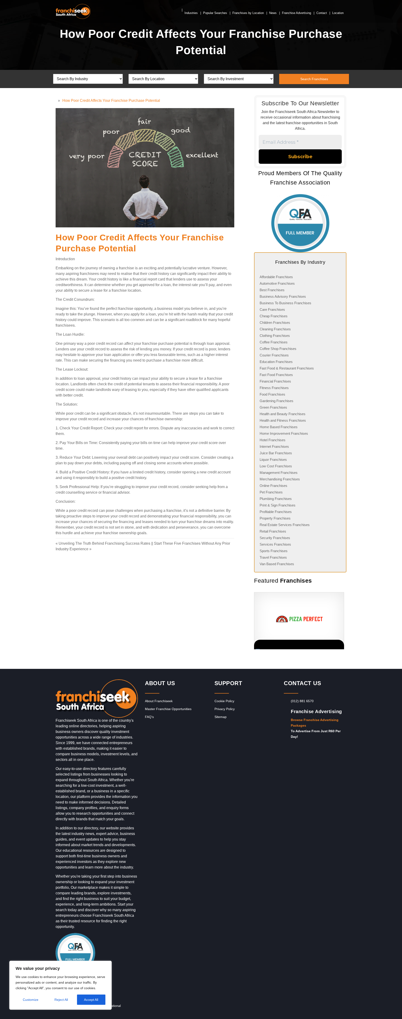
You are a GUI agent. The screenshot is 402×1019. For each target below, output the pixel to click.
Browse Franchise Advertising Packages (314, 722)
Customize (30, 1000)
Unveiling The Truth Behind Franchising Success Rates (104, 543)
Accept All (91, 1000)
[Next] (340, 621)
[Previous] (254, 621)
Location (338, 13)
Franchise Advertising (296, 13)
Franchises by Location (248, 13)
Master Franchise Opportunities (168, 709)
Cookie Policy (224, 701)
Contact (321, 13)
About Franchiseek (159, 701)
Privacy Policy (224, 709)
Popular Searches (215, 13)
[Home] (57, 101)
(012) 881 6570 (302, 701)
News (273, 13)
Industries (191, 13)
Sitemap (220, 717)
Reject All (61, 1000)
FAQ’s (149, 717)
